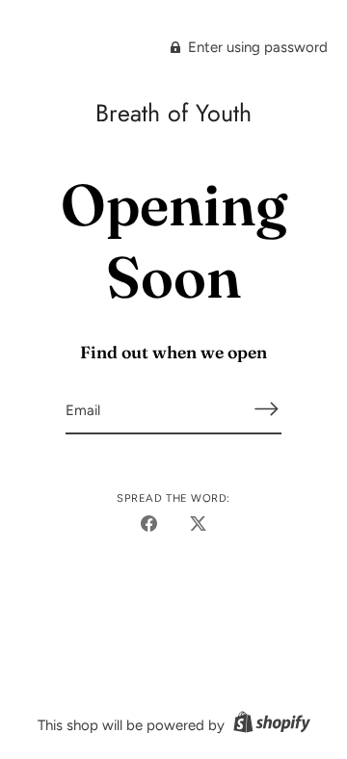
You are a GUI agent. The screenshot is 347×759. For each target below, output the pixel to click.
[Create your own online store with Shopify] (269, 725)
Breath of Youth (173, 112)
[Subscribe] (266, 408)
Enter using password (256, 47)
